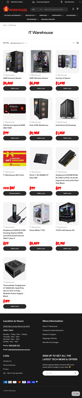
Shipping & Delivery (50, 338)
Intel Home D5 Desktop (66, 125)
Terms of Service (9, 365)
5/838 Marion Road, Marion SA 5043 (16, 326)
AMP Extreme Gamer (12, 78)
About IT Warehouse (50, 326)
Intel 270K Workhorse (39, 125)
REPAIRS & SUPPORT (48, 19)
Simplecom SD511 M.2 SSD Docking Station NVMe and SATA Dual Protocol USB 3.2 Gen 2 (14, 234)
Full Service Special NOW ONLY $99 (14, 126)
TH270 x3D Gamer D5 (65, 230)
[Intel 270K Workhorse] (41, 108)
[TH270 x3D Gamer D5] (67, 213)
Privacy (6, 369)
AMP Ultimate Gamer (39, 78)
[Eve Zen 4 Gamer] (67, 61)
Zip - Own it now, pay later (13, 373)
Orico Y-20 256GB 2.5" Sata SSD (39, 176)
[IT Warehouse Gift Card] (14, 158)
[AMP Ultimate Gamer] (41, 61)
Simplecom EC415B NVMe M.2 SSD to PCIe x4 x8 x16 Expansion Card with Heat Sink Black (67, 179)
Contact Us (7, 361)
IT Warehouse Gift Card (13, 175)
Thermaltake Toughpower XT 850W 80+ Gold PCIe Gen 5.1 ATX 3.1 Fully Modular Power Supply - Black (14, 290)
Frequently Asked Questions (53, 330)
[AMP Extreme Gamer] (14, 61)
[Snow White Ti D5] (41, 213)
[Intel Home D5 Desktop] (67, 108)
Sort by (6, 43)
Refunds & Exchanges (50, 342)
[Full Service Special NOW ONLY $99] (14, 108)
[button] (77, 8)
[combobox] (49, 9)
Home (4, 25)
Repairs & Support (49, 334)
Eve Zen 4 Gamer (63, 78)
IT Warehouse (12, 25)
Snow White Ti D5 (37, 230)
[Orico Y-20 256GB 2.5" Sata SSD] (41, 158)
